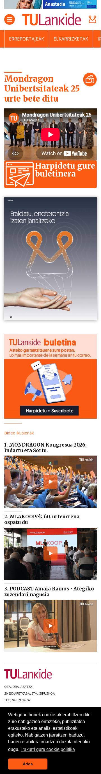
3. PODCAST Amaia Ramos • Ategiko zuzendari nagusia (49, 591)
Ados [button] (28, 764)
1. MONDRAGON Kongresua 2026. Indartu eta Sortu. (45, 448)
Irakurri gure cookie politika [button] (48, 749)
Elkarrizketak (71, 39)
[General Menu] (9, 19)
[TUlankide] (51, 19)
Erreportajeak (26, 39)
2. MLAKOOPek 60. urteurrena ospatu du (41, 519)
